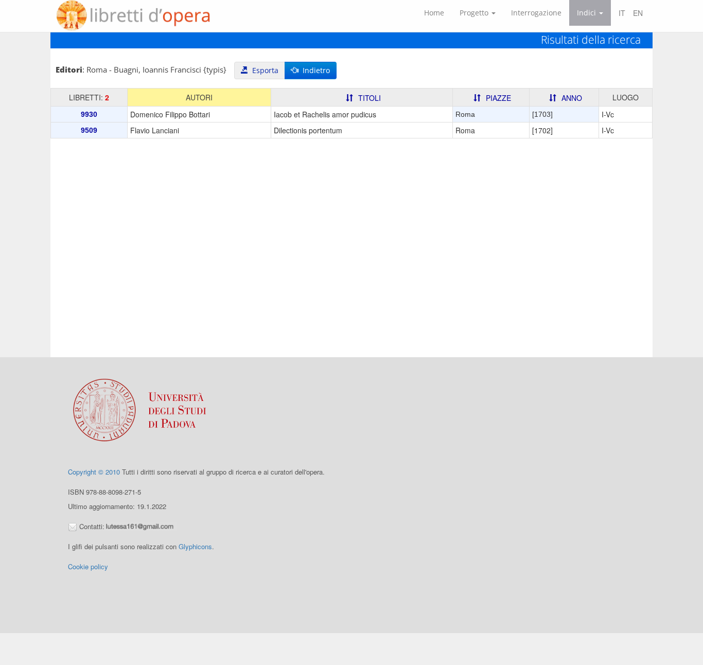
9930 (89, 114)
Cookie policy (88, 566)
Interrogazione (536, 13)
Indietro (314, 70)
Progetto (475, 13)
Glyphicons (195, 546)
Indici (587, 13)
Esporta (263, 70)
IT (622, 13)
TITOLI (369, 98)
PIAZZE (498, 98)
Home (434, 13)
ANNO (571, 98)
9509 (89, 130)
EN (638, 13)
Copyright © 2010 (94, 472)
